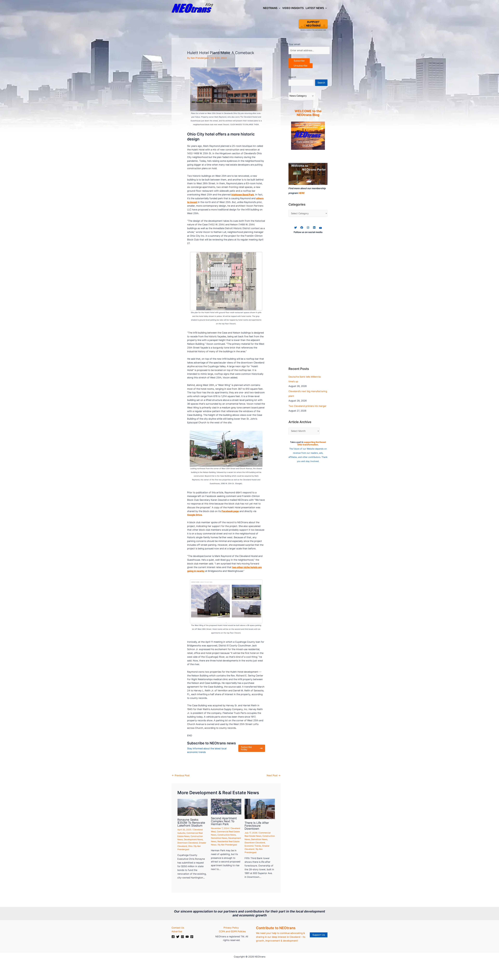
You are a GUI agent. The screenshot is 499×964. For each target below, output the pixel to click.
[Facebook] (173, 936)
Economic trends (253, 846)
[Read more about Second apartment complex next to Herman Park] (226, 806)
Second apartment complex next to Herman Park (224, 821)
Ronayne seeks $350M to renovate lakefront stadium (191, 822)
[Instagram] (182, 936)
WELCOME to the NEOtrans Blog (308, 113)
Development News (193, 839)
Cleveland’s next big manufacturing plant (307, 393)
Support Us (318, 934)
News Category (298, 95)
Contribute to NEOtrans (276, 928)
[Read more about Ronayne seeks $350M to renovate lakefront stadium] (192, 807)
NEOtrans (270, 8)
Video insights (293, 8)
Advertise (177, 931)
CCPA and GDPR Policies (232, 931)
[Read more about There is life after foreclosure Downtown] (260, 808)
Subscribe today (246, 748)
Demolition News (219, 838)
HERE (301, 193)
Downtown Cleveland (187, 843)
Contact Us (178, 927)
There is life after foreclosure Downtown (257, 825)
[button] (278, 8)
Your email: (294, 44)
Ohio (190, 846)
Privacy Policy (231, 927)
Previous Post (181, 775)
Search (292, 77)
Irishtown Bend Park (242, 194)
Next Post (273, 775)
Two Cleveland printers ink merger (307, 406)
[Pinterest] (191, 936)
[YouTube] (187, 936)
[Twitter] (177, 936)
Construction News (226, 835)
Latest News (315, 8)
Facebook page (230, 511)
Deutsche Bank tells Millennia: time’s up (304, 379)
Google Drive (194, 514)
